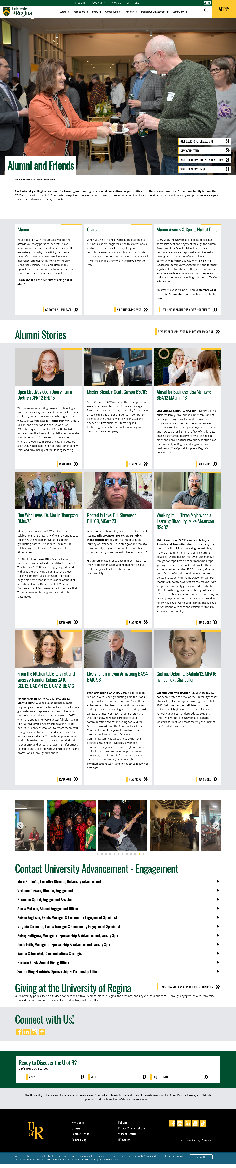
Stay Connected (189, 150)
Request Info (160, 1077)
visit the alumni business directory (201, 160)
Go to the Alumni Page (58, 310)
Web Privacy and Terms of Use (101, 1159)
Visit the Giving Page (129, 310)
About (63, 11)
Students (80, 2)
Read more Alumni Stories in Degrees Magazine (185, 332)
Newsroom (78, 1122)
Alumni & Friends (121, 2)
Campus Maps (79, 1139)
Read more (65, 464)
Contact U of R (80, 1133)
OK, (201, 1156)
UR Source (124, 1139)
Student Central (127, 1133)
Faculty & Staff (99, 2)
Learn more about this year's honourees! (186, 310)
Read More (204, 622)
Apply (32, 1077)
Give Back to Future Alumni (196, 141)
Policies (122, 1122)
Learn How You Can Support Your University (186, 987)
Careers (76, 1128)
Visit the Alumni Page (192, 169)
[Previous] (20, 825)
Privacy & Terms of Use (131, 1128)
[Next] (215, 825)
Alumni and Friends (45, 179)
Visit (93, 1077)
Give (137, 2)
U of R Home (22, 179)
